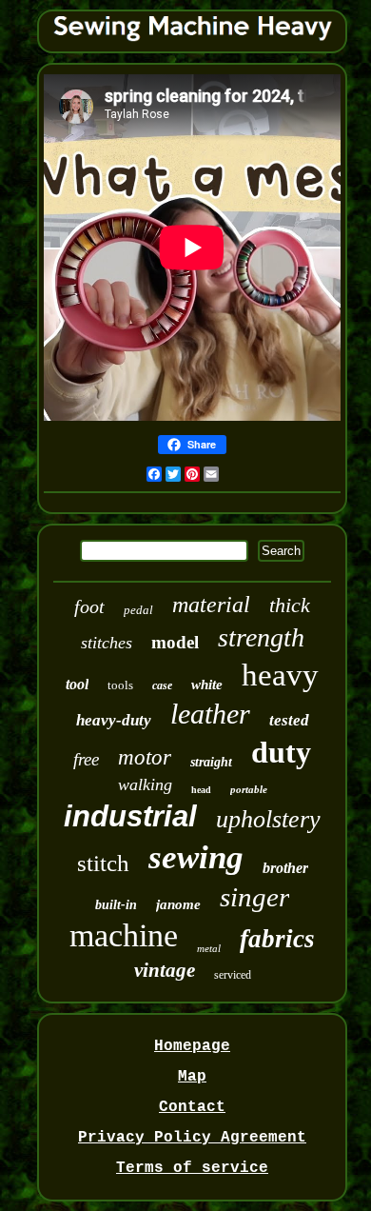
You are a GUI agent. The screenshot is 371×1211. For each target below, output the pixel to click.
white (207, 684)
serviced (232, 975)
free (86, 759)
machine (123, 935)
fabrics (277, 938)
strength (261, 637)
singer (254, 897)
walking (145, 784)
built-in (116, 905)
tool (77, 684)
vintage (164, 970)
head (201, 789)
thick (289, 605)
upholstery (268, 819)
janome (178, 904)
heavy (280, 675)
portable (248, 789)
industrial (130, 816)
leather (210, 713)
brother (285, 868)
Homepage (192, 1046)
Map (192, 1076)
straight (211, 762)
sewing (196, 857)
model (175, 642)
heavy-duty (113, 720)
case (162, 685)
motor (144, 757)
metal (209, 948)
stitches (106, 642)
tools (120, 685)
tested (289, 720)
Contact (192, 1107)
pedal (138, 610)
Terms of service (192, 1168)
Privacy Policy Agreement (192, 1137)
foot (89, 606)
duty (281, 752)
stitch (103, 863)
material (211, 604)
